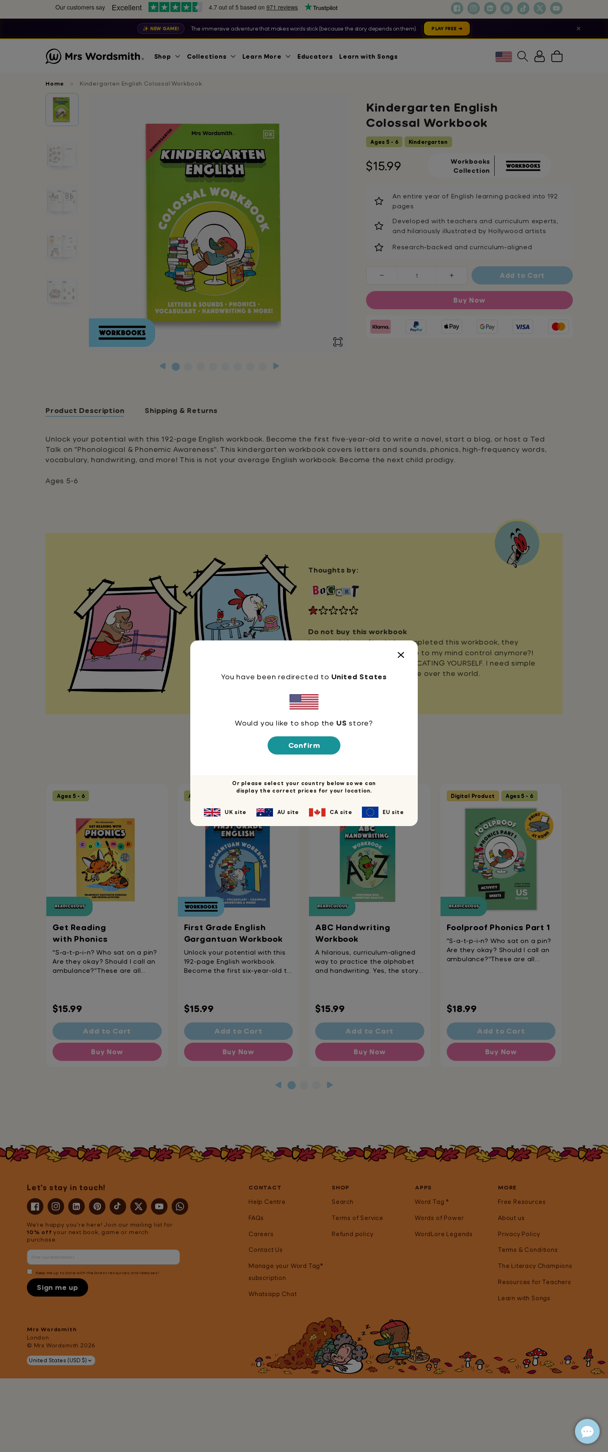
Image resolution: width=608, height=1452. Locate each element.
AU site (288, 812)
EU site (393, 812)
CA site (341, 812)
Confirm (304, 745)
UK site (236, 812)
